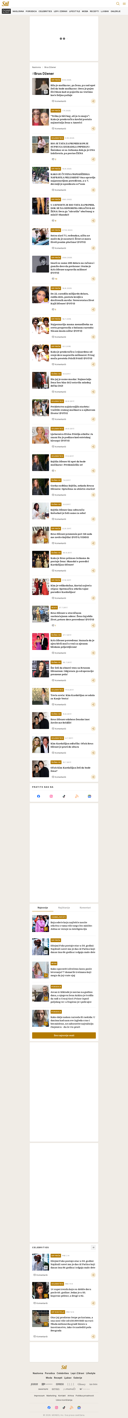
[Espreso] (60, 1384)
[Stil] (4, 4)
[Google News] (89, 796)
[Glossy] (82, 1384)
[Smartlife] (43, 1389)
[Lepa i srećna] (93, 1384)
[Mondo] (47, 1384)
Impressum (39, 1395)
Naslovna (36, 67)
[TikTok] (64, 796)
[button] (59, 101)
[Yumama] (69, 1389)
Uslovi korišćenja (64, 1400)
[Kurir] (34, 1384)
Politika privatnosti (85, 1395)
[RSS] (76, 796)
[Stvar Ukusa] (84, 1389)
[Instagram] (51, 796)
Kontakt (62, 1395)
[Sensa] (55, 1389)
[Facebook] (38, 796)
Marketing (51, 1395)
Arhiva (71, 1395)
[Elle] (70, 1384)
